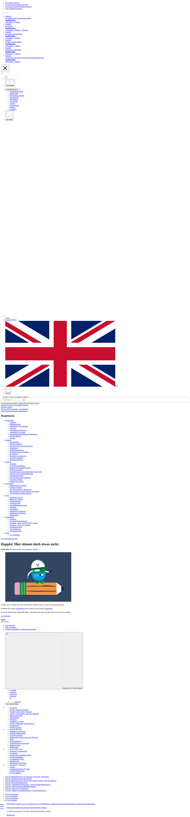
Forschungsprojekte (16, 476)
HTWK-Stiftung (15, 773)
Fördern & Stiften (16, 487)
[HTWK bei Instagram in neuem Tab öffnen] (11, 794)
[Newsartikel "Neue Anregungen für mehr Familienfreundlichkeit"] (31, 781)
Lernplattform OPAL (17, 759)
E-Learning (14, 753)
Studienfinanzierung (17, 450)
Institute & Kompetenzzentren (20, 468)
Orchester (13, 507)
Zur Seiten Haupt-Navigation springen (18, 7)
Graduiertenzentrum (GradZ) (20, 769)
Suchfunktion (20, 608)
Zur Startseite (5, 616)
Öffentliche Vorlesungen (18, 763)
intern (7, 533)
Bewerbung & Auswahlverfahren (21, 446)
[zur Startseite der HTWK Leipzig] (14, 409)
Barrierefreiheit (35, 808)
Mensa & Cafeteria (16, 499)
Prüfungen (13, 720)
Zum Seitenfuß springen (13, 9)
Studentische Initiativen (18, 511)
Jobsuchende (14, 98)
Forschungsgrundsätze (17, 466)
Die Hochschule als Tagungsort (20, 489)
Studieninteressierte (16, 92)
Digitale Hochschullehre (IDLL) (21, 755)
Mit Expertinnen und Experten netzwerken (24, 491)
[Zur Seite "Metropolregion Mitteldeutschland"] (20, 786)
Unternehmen (14, 105)
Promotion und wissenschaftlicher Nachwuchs (26, 472)
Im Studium (14, 454)
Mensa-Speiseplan (16, 716)
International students (17, 96)
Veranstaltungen (15, 529)
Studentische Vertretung (18, 513)
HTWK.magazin (15, 727)
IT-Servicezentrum (16, 735)
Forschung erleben (16, 480)
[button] (10, 83)
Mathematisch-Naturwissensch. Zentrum (24, 737)
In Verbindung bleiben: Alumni (20, 493)
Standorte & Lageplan (17, 432)
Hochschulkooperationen (18, 521)
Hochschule (9, 420)
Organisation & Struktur (18, 430)
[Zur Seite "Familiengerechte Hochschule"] (18, 779)
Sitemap (44, 808)
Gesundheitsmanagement (18, 505)
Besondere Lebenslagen (18, 456)
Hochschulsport (15, 501)
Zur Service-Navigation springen (16, 5)
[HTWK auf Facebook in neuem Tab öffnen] (11, 798)
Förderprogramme (16, 470)
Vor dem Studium (16, 444)
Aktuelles (13, 422)
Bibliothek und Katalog (18, 731)
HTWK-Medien (15, 436)
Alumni (12, 103)
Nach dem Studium (16, 458)
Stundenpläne (14, 718)
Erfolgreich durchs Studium (19, 452)
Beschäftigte (14, 99)
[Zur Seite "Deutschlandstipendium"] (16, 783)
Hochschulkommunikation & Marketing (23, 434)
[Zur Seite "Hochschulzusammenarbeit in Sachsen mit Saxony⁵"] (17, 788)
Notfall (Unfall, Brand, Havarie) (21, 712)
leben (7, 495)
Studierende (14, 94)
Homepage (48, 608)
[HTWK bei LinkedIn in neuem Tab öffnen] (11, 796)
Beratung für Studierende (18, 751)
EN (116, 386)
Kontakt (12, 438)
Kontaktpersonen (16, 531)
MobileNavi (11, 815)
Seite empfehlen (10, 627)
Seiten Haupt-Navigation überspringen (14, 411)
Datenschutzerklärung (22, 808)
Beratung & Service (16, 460)
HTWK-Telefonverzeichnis (19, 710)
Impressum (10, 808)
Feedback (13, 109)
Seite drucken (10, 625)
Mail (68, 612)
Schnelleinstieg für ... (13, 89)
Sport (11, 739)
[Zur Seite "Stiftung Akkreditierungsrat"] (25, 790)
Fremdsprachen (15, 503)
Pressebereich (14, 726)
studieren (8, 440)
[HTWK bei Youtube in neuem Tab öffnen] (11, 800)
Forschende (14, 101)
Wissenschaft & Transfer (18, 485)
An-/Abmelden (15, 535)
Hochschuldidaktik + (17, 757)
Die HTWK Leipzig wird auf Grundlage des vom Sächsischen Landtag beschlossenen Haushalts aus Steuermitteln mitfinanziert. (51, 804)
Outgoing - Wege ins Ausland (20, 525)
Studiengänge (14, 442)
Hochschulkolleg (15, 741)
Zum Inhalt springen (12, 3)
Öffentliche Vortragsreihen (19, 426)
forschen (8, 462)
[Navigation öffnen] (2, 73)
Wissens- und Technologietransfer (21, 474)
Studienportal (14, 761)
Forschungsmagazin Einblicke (20, 478)
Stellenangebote (15, 424)
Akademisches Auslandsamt (19, 743)
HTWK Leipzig (6, 407)
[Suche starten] (24, 400)
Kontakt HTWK (11, 320)
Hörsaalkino (14, 509)
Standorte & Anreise (17, 722)
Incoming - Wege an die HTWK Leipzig (24, 523)
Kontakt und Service (17, 482)
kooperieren (9, 484)
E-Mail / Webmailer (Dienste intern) (22, 724)
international (9, 517)
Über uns (13, 428)
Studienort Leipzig (16, 497)
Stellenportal (14, 515)
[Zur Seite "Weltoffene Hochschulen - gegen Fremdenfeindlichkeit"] (28, 785)
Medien (12, 107)
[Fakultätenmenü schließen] (5, 68)
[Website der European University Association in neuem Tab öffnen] (27, 777)
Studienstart (14, 448)
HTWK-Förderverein (17, 771)
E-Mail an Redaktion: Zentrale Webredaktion (21, 629)
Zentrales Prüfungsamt (17, 733)
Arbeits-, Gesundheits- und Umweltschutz (24, 714)
